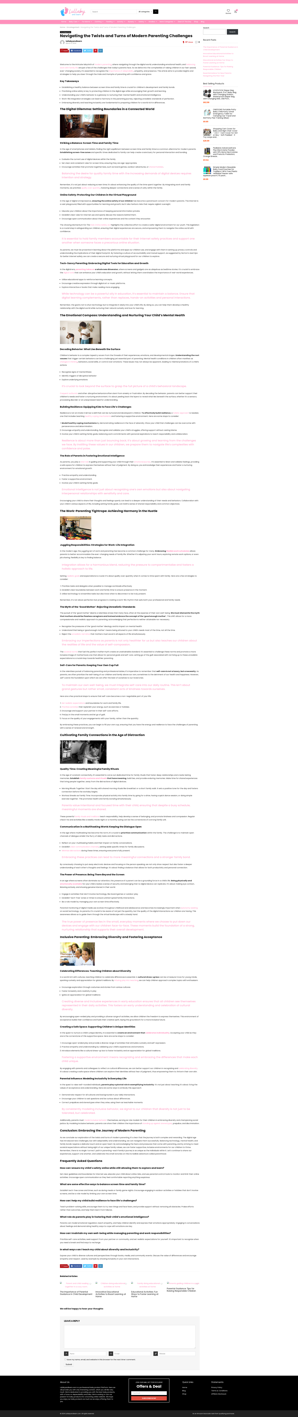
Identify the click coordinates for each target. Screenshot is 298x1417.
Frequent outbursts (69, 393)
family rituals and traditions (87, 816)
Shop (196, 21)
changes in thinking (69, 361)
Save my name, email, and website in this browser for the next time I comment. (101, 1359)
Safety (141, 21)
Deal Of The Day (184, 21)
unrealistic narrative (81, 634)
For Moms (86, 21)
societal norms (71, 651)
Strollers (152, 21)
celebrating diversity (188, 1068)
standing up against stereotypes (157, 1123)
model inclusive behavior (95, 1120)
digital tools (69, 272)
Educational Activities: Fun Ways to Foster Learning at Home (144, 1294)
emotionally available (71, 884)
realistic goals (73, 576)
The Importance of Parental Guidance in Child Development (76, 1293)
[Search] (155, 11)
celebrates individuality (157, 1032)
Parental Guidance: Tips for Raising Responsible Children (181, 1289)
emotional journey (142, 461)
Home (63, 21)
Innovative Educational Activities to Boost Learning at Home (111, 1294)
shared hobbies (156, 167)
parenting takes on (85, 269)
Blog (202, 21)
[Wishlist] (228, 11)
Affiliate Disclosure (218, 1394)
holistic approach (181, 413)
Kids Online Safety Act (100, 225)
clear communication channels (84, 846)
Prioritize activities (70, 707)
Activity (120, 21)
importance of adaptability (121, 71)
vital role (84, 461)
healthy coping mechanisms (98, 416)
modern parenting (103, 64)
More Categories (166, 21)
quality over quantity (90, 188)
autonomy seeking (189, 908)
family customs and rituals (93, 778)
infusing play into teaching (126, 980)
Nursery (131, 21)
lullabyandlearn (74, 41)
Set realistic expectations (73, 703)
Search (206, 28)
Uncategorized (73, 27)
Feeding (109, 21)
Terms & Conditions (219, 1391)
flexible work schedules (177, 551)
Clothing (98, 21)
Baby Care (73, 21)
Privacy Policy (216, 1387)
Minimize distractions (71, 850)
